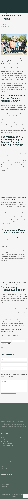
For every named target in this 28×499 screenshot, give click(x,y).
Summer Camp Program (7, 466)
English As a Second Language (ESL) (10, 464)
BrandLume (14, 496)
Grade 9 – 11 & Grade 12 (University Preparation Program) (14, 463)
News (8, 26)
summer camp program (6, 343)
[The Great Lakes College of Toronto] (9, 6)
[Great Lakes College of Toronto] (14, 413)
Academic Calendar (6, 468)
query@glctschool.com (7, 443)
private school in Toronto (6, 340)
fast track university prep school (19, 340)
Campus (4, 482)
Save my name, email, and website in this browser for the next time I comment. (14, 375)
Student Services (5, 484)
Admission (4, 478)
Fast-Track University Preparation (9, 461)
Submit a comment (7, 395)
